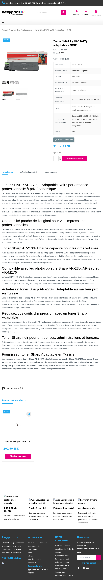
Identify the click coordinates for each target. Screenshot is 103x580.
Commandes (32, 549)
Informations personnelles (37, 543)
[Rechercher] (63, 12)
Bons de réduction (34, 559)
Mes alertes (32, 562)
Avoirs (30, 552)
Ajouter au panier (75, 158)
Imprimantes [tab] (51, 172)
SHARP (61, 53)
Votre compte (35, 537)
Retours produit (34, 546)
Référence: (56, 50)
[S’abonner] (98, 557)
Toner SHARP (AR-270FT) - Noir (18, 442)
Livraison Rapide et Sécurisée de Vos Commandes (62, 569)
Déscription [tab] (7, 172)
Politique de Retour (62, 546)
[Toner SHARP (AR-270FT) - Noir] (28, 414)
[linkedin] (87, 568)
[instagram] (83, 568)
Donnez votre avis (64, 140)
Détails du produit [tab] (29, 172)
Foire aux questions (62, 562)
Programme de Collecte (64, 575)
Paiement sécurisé (62, 559)
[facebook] (78, 568)
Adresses (31, 556)
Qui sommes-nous (61, 555)
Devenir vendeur (96, 15)
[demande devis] (96, 11)
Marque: (56, 53)
